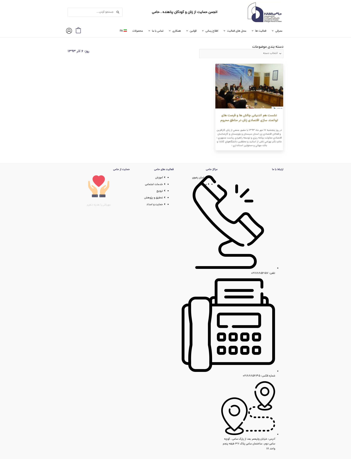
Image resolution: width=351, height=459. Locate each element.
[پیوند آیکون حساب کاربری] (69, 31)
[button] (273, 30)
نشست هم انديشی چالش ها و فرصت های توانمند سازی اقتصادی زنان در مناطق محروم (249, 118)
